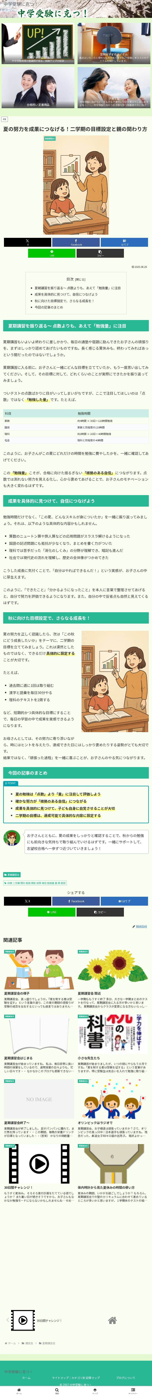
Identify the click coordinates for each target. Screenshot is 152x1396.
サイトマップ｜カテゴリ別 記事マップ (76, 1378)
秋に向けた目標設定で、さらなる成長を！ (65, 300)
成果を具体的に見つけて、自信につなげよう (66, 294)
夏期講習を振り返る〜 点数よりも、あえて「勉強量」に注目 (78, 287)
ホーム (26, 1378)
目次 (70, 279)
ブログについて (125, 1378)
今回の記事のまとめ (49, 307)
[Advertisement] (76, 1255)
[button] (100, 253)
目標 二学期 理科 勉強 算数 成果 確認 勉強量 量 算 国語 (36, 883)
